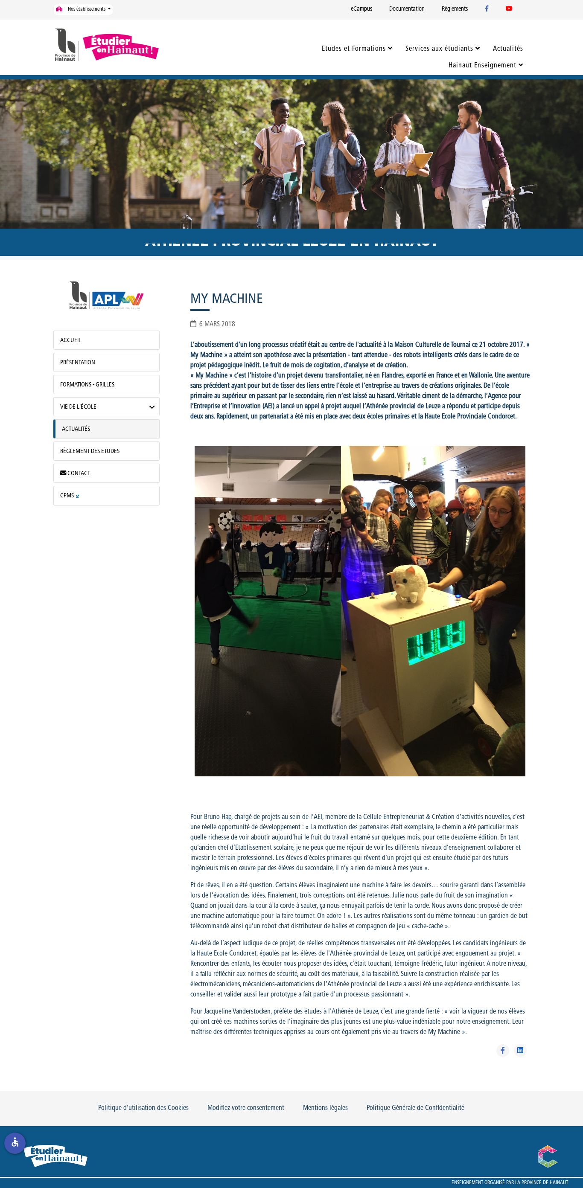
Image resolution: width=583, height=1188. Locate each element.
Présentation (77, 363)
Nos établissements (87, 9)
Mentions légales (325, 1108)
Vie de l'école (78, 407)
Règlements (455, 9)
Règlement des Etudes (90, 451)
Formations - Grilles (87, 385)
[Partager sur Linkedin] (520, 1050)
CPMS (67, 496)
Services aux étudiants (439, 49)
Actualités (508, 49)
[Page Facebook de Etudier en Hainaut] (487, 9)
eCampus (361, 9)
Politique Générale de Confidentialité (415, 1108)
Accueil (70, 340)
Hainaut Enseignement (482, 65)
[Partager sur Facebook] (502, 1050)
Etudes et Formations (354, 49)
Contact (78, 474)
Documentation (407, 9)
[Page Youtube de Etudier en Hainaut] (509, 9)
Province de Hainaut (545, 1182)
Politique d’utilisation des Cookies (143, 1108)
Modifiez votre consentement (245, 1108)
